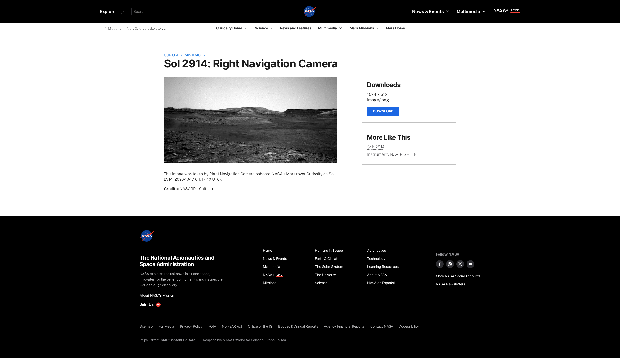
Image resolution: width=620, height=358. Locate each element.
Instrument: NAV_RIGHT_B (392, 154)
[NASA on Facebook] (440, 264)
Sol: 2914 (375, 146)
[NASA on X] (460, 264)
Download (383, 111)
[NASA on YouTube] (470, 264)
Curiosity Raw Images (184, 55)
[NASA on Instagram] (450, 264)
